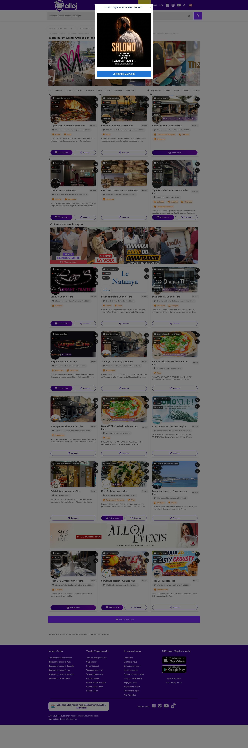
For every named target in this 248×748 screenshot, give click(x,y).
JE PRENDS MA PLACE (124, 74)
